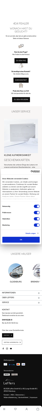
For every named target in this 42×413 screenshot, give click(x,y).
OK (21, 240)
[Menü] (4, 409)
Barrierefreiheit (23, 397)
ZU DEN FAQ (21, 61)
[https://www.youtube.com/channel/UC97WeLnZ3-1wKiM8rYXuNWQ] (11, 349)
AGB (12, 395)
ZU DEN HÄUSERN (21, 99)
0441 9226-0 (7, 320)
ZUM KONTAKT (21, 80)
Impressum (33, 397)
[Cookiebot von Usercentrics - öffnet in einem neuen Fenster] (31, 171)
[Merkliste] (15, 409)
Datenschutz (19, 395)
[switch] (37, 212)
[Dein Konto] (26, 409)
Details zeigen (31, 233)
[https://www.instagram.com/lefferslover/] (7, 349)
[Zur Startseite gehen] (21, 5)
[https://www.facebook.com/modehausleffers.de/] (3, 349)
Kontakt (6, 395)
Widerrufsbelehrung (10, 397)
